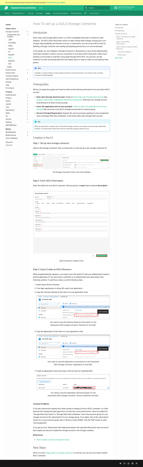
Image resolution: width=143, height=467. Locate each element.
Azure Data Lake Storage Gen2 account (88, 97)
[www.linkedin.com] (132, 463)
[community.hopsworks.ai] (128, 463)
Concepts (39, 13)
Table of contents (121, 25)
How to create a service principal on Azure (52, 440)
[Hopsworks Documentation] (6, 8)
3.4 (40, 8)
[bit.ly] (136, 463)
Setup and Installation (60, 13)
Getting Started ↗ (18, 13)
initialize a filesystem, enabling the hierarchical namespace (59, 100)
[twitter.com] (120, 463)
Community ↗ (95, 13)
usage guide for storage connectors (59, 453)
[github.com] (124, 463)
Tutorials (30, 13)
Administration (76, 13)
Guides (48, 13)
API (85, 13)
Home (7, 13)
